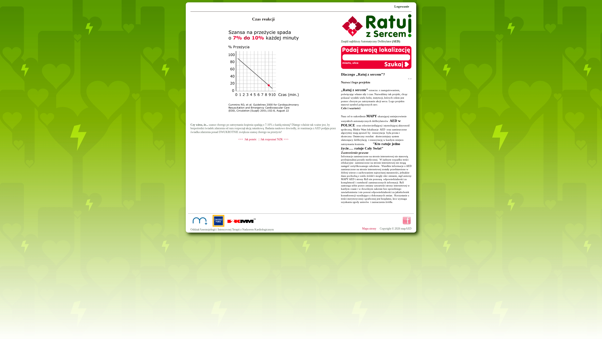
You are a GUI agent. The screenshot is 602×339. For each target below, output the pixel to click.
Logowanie (401, 6)
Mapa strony (369, 228)
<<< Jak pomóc (247, 139)
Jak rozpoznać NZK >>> (275, 139)
